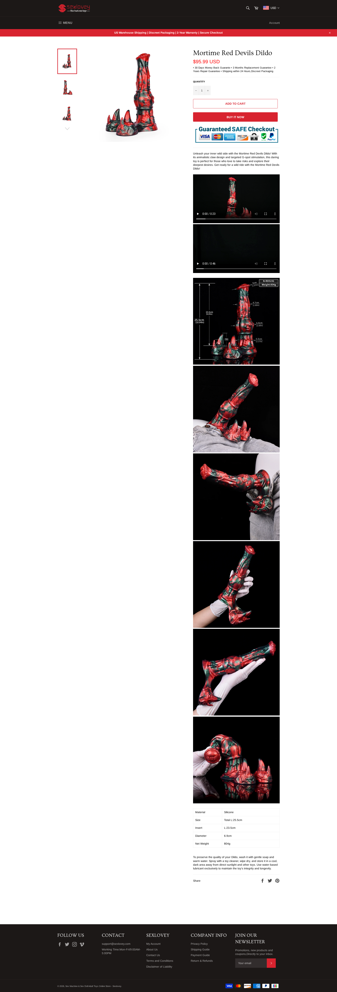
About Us (152, 949)
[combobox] (271, 8)
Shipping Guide (200, 949)
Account (274, 22)
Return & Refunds (202, 960)
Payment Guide (200, 955)
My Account (153, 943)
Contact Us (153, 955)
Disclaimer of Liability (159, 966)
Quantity (199, 81)
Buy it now (235, 117)
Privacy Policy (199, 943)
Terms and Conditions (159, 960)
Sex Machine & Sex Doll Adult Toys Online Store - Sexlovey (93, 986)
